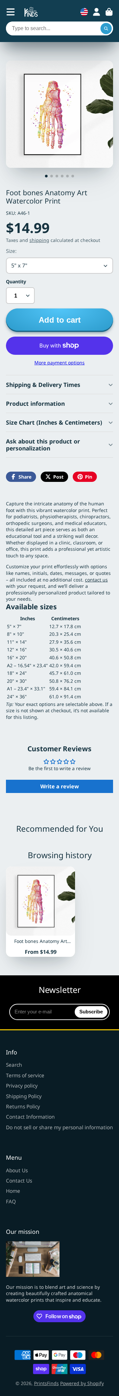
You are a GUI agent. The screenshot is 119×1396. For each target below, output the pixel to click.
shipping (39, 240)
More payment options (59, 362)
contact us (96, 580)
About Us (17, 1170)
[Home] (31, 12)
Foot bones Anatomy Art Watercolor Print (40, 911)
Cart (109, 12)
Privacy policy (22, 1085)
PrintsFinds (46, 1383)
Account (96, 12)
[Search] (106, 28)
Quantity (16, 281)
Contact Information (30, 1116)
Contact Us (19, 1180)
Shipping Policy (24, 1096)
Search (14, 1064)
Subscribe (91, 1011)
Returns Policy (23, 1106)
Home (13, 1190)
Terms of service (25, 1075)
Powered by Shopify (82, 1383)
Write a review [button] (59, 786)
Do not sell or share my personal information (59, 1127)
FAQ (11, 1201)
